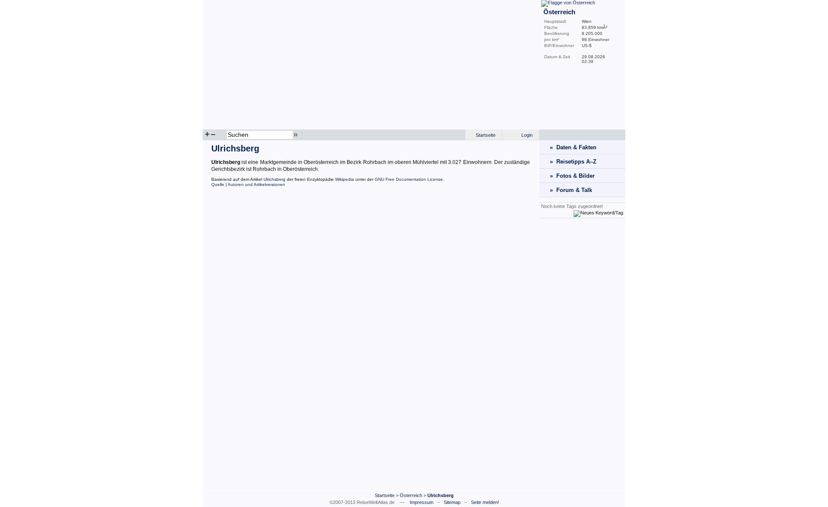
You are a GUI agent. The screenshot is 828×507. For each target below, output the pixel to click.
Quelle (217, 184)
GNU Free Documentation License (409, 179)
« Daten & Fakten (573, 147)
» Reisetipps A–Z (573, 161)
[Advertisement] (582, 354)
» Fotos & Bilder (572, 176)
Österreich (411, 495)
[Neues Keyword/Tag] (598, 212)
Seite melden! (485, 502)
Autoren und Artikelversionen (256, 184)
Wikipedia (344, 179)
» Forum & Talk (571, 190)
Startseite (486, 135)
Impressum (421, 502)
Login (527, 135)
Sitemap (452, 502)
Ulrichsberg (274, 179)
